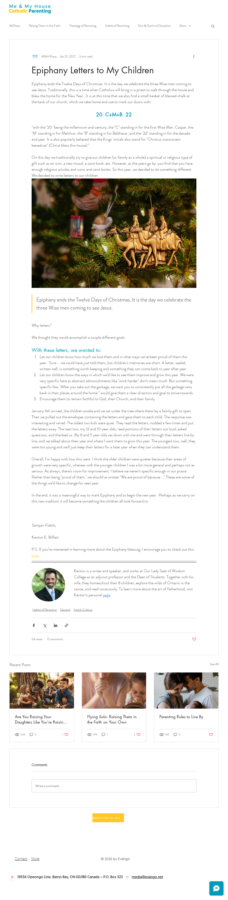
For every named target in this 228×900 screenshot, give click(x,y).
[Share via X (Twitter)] (45, 625)
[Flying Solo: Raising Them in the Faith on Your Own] (114, 690)
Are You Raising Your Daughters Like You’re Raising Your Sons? (40, 719)
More (182, 26)
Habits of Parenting (117, 26)
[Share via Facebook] (34, 625)
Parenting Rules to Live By (181, 716)
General (65, 609)
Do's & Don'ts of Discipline (154, 26)
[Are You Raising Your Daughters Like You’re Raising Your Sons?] (42, 690)
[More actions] (193, 56)
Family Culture (83, 609)
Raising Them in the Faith (44, 26)
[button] (213, 26)
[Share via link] (66, 625)
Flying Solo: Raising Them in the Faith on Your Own (112, 719)
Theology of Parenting (82, 26)
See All (214, 664)
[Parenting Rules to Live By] (186, 690)
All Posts (14, 26)
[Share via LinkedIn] (55, 625)
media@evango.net (147, 877)
